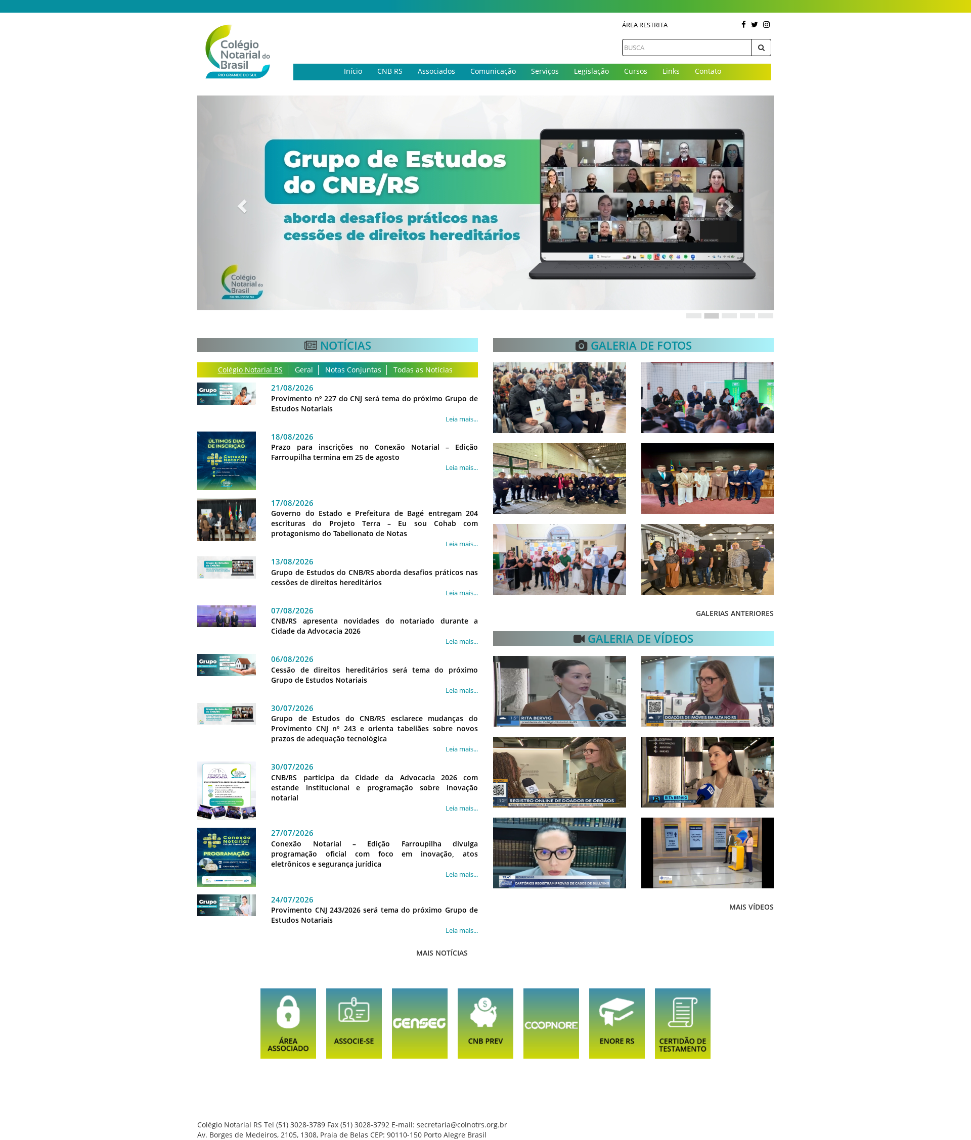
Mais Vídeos (751, 907)
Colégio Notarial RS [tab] (250, 369)
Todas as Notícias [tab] (423, 369)
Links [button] (671, 71)
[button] (240, 203)
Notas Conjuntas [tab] (353, 369)
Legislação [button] (591, 71)
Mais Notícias (442, 953)
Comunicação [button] (493, 71)
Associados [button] (436, 71)
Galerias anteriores (735, 613)
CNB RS (390, 71)
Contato (708, 71)
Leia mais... (462, 418)
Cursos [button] (635, 71)
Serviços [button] (545, 71)
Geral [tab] (304, 369)
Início (353, 71)
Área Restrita (645, 24)
